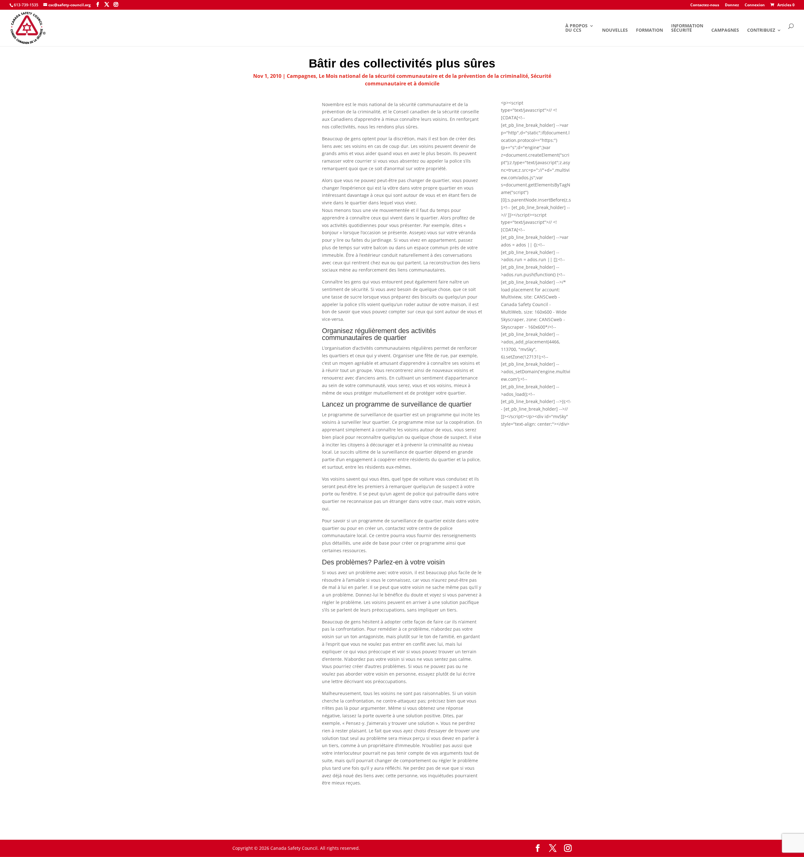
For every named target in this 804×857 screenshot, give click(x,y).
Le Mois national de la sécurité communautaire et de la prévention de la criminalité (423, 76)
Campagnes (725, 30)
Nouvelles (615, 30)
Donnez (732, 5)
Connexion (755, 5)
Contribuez (761, 30)
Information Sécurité (687, 28)
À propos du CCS (576, 28)
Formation (649, 30)
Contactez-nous (704, 5)
